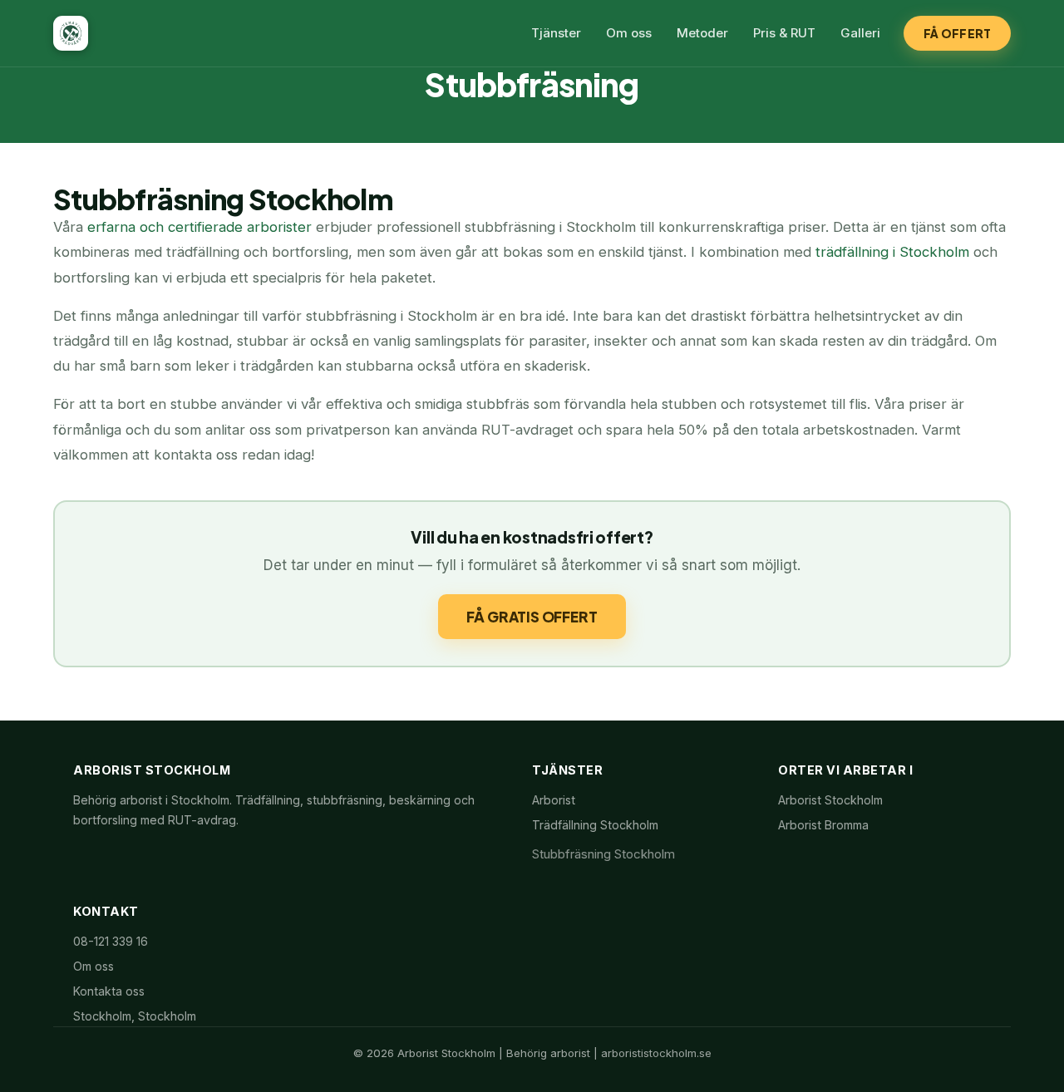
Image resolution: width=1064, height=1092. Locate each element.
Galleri (860, 33)
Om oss (629, 33)
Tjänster (556, 33)
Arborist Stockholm (830, 800)
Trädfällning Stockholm (595, 825)
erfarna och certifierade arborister (199, 227)
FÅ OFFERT (957, 33)
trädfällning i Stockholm (894, 251)
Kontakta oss (109, 991)
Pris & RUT (784, 33)
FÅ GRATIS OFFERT (531, 616)
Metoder (702, 33)
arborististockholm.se (656, 1053)
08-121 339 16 (110, 941)
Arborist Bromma (823, 825)
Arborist (553, 800)
